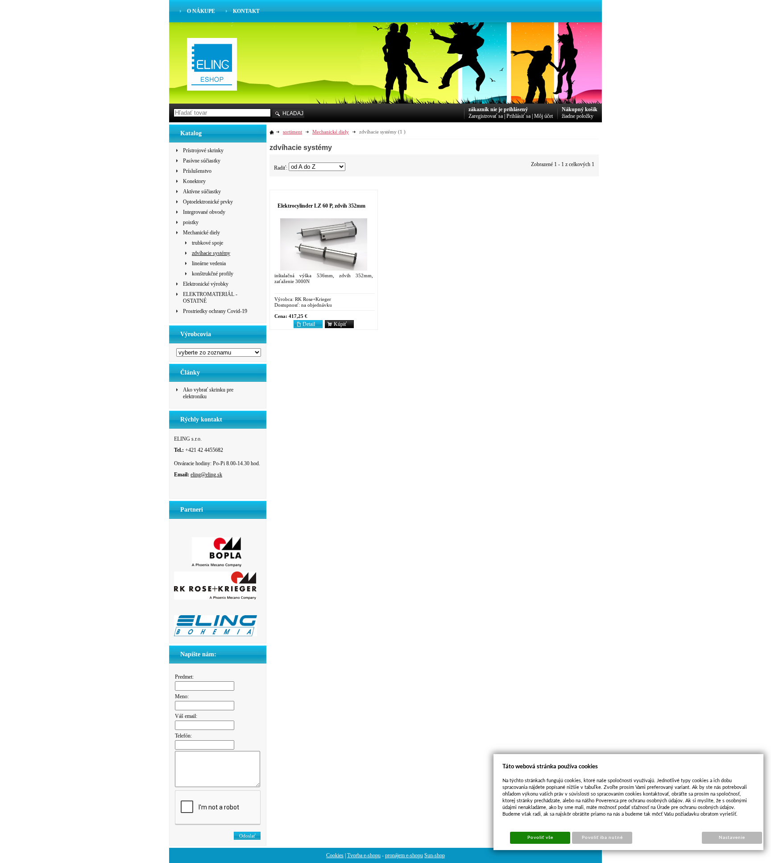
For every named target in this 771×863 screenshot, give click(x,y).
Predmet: (184, 677)
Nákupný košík (579, 109)
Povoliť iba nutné (602, 837)
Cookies (335, 855)
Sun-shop (434, 855)
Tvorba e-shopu (364, 855)
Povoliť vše (540, 837)
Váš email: (186, 716)
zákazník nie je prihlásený (498, 109)
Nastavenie (732, 837)
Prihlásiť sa (518, 116)
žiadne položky (577, 116)
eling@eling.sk (206, 474)
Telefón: (183, 736)
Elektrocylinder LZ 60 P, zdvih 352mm (321, 206)
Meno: (182, 696)
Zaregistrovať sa (485, 116)
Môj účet (543, 116)
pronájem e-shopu (404, 855)
